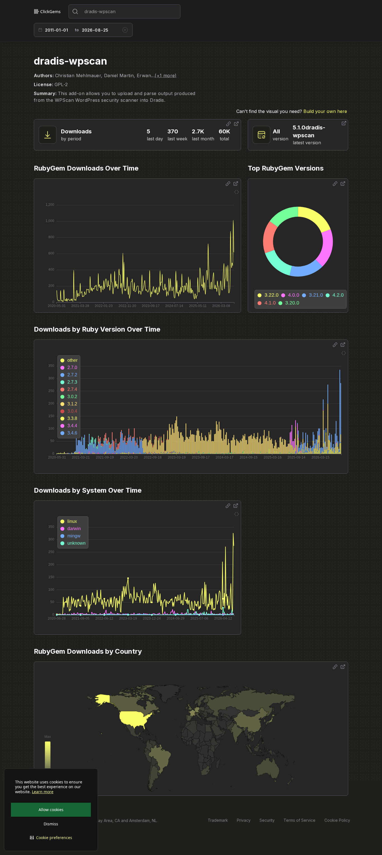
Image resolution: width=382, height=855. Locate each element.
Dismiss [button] (51, 823)
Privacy (244, 820)
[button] (51, 837)
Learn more (42, 791)
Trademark (218, 820)
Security (267, 820)
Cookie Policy (337, 820)
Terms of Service (299, 820)
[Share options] (228, 124)
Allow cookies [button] (51, 809)
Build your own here (325, 111)
